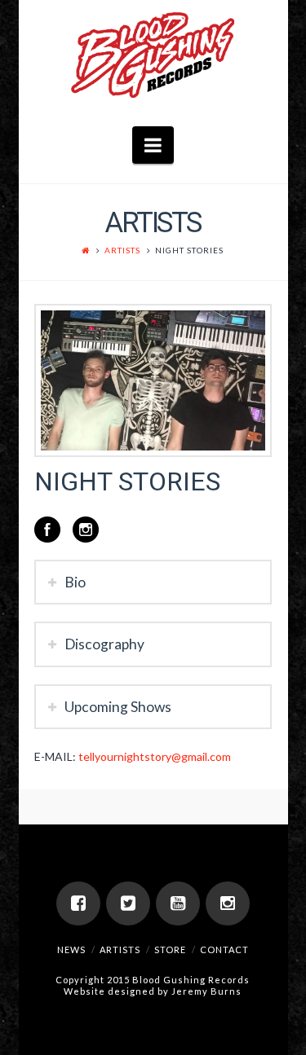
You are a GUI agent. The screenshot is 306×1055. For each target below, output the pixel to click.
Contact (224, 949)
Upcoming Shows (117, 706)
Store (170, 949)
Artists (122, 250)
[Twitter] (128, 903)
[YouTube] (178, 903)
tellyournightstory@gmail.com (154, 756)
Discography (104, 644)
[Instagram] (228, 903)
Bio (75, 582)
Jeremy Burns (206, 991)
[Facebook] (78, 903)
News (71, 949)
